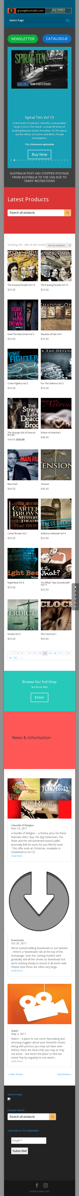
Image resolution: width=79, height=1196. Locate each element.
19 (67, 160)
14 (52, 160)
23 (15, 657)
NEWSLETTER (22, 38)
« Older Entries (15, 1074)
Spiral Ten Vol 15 (39, 117)
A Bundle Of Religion (22, 825)
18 (64, 160)
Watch (14, 1030)
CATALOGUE (57, 38)
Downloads (17, 940)
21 (68, 653)
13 (48, 160)
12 (45, 160)
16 (58, 160)
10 (39, 160)
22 (10, 657)
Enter (39, 697)
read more (16, 855)
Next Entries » (64, 1074)
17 (61, 160)
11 (42, 160)
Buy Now (39, 154)
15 (55, 160)
